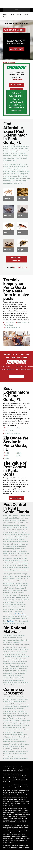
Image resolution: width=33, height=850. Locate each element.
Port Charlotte (19, 614)
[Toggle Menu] (16, 10)
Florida (19, 15)
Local (12, 15)
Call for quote (16, 49)
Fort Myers (10, 621)
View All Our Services (16, 259)
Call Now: (14, 30)
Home (5, 15)
